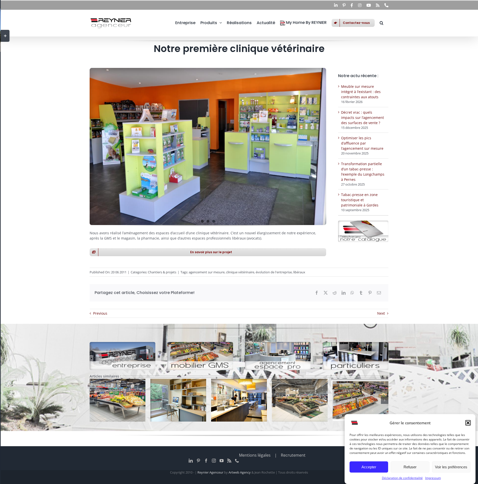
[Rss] (229, 461)
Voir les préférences (451, 467)
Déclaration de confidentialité (402, 478)
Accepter (368, 467)
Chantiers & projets (162, 272)
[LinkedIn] (343, 293)
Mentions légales (255, 455)
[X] (325, 293)
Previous (100, 313)
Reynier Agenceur (210, 472)
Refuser (410, 467)
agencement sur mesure (207, 272)
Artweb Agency (240, 472)
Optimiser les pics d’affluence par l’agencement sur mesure (362, 143)
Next (381, 313)
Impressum (433, 478)
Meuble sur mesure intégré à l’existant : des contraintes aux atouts (361, 91)
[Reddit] (334, 293)
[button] (468, 422)
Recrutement (293, 455)
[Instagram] (214, 461)
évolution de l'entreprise (274, 272)
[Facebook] (316, 293)
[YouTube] (222, 461)
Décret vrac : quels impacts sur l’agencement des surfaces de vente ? (362, 117)
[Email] (378, 293)
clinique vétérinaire (240, 272)
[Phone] (237, 461)
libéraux (299, 272)
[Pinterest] (369, 293)
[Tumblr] (361, 293)
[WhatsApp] (352, 293)
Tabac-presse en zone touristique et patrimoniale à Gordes (359, 199)
